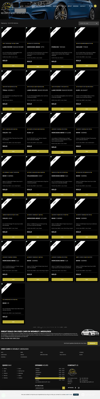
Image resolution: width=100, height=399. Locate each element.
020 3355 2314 (58, 335)
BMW (22, 352)
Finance (48, 6)
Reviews (76, 6)
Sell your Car (40, 6)
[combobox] (89, 23)
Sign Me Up (92, 343)
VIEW (13, 65)
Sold (33, 6)
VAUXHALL (3, 357)
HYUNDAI (81, 352)
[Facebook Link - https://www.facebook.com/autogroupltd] (90, 6)
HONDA (61, 352)
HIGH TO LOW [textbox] (84, 23)
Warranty (56, 6)
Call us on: (10, 338)
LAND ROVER (4, 354)
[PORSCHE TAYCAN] (62, 36)
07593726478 (66, 335)
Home (21, 6)
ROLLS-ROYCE (63, 354)
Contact (83, 6)
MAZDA (22, 354)
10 (55, 327)
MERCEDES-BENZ (44, 354)
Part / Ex (63, 6)
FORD (41, 352)
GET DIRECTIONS (39, 385)
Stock (27, 6)
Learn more (69, 394)
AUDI (2, 352)
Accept (76, 394)
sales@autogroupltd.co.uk (87, 381)
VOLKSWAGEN (24, 357)
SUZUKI (80, 354)
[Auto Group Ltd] (8, 7)
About (70, 6)
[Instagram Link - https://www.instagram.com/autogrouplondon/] (92, 6)
